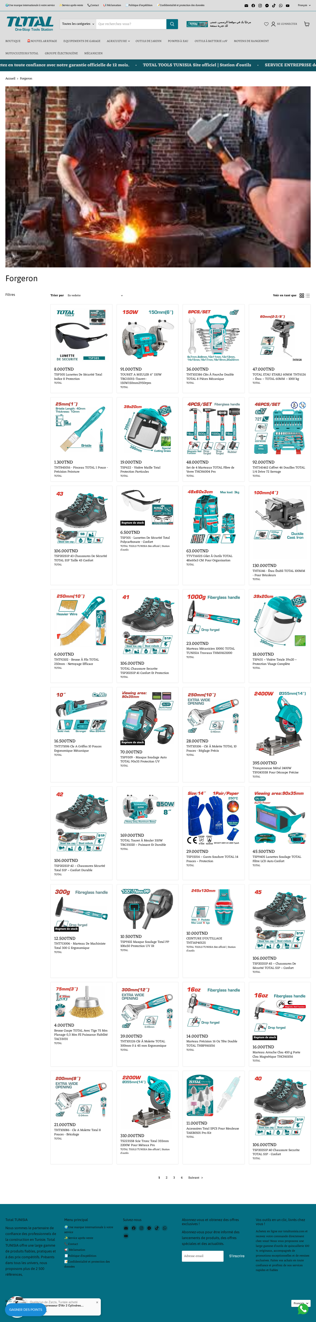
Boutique (12, 41)
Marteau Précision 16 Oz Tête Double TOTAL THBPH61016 (211, 1044)
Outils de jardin (148, 41)
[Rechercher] (172, 24)
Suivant (194, 1178)
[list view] (308, 296)
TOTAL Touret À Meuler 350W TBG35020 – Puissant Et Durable (143, 843)
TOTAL (58, 383)
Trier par (57, 295)
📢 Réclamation (112, 5)
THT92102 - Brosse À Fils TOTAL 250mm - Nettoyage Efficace (76, 662)
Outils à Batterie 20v (211, 41)
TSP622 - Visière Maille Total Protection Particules (140, 470)
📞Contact (93, 5)
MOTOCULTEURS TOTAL (21, 53)
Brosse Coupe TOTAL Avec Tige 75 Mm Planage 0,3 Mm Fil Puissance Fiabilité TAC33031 (81, 1035)
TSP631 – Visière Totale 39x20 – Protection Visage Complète (275, 662)
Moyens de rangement (251, 41)
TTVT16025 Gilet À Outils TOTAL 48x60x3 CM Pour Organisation (209, 558)
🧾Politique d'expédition (138, 5)
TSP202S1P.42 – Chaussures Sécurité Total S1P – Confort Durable (79, 868)
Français (302, 5)
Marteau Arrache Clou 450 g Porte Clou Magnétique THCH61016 (276, 1055)
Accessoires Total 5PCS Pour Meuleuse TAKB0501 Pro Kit (212, 1131)
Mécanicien (93, 53)
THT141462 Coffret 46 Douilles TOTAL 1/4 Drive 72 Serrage (279, 470)
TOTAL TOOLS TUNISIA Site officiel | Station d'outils (145, 548)
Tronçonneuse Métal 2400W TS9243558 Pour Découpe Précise (276, 770)
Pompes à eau (178, 41)
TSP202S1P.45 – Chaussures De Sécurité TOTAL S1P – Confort (274, 966)
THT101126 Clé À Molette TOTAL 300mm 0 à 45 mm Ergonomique (143, 1044)
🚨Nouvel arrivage (42, 41)
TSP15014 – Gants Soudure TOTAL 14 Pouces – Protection (212, 859)
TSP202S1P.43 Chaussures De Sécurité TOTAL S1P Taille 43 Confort (80, 558)
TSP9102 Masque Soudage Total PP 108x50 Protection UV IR (144, 944)
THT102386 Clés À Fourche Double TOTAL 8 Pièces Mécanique (210, 377)
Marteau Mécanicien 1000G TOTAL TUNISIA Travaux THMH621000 (210, 651)
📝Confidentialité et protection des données (180, 5)
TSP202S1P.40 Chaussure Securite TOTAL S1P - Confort (276, 1152)
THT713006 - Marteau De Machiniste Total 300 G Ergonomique (80, 946)
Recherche (11, 1301)
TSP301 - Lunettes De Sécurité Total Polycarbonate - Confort (145, 540)
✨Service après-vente (71, 5)
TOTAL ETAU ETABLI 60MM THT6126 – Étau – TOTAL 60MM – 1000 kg (279, 377)
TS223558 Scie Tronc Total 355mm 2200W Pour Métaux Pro (144, 1143)
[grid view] (302, 296)
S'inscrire (236, 1256)
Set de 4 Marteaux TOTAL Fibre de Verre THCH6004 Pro (210, 470)
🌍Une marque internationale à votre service (30, 5)
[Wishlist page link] (266, 24)
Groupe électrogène (61, 53)
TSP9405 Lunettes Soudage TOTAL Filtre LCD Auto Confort (277, 859)
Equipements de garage (81, 41)
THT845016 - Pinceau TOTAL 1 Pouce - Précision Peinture (81, 470)
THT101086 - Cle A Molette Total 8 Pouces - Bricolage (77, 1132)
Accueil (10, 79)
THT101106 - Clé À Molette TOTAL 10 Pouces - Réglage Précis (211, 749)
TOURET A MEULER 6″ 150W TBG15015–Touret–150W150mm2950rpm (141, 379)
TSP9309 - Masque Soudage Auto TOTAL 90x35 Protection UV (143, 760)
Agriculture (117, 41)
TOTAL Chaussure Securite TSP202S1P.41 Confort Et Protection (144, 671)
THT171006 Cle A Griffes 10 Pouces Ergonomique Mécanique (77, 749)
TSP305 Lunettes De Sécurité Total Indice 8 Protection (78, 377)
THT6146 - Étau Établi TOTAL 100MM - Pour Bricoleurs (279, 573)
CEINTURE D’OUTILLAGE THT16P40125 (204, 941)
